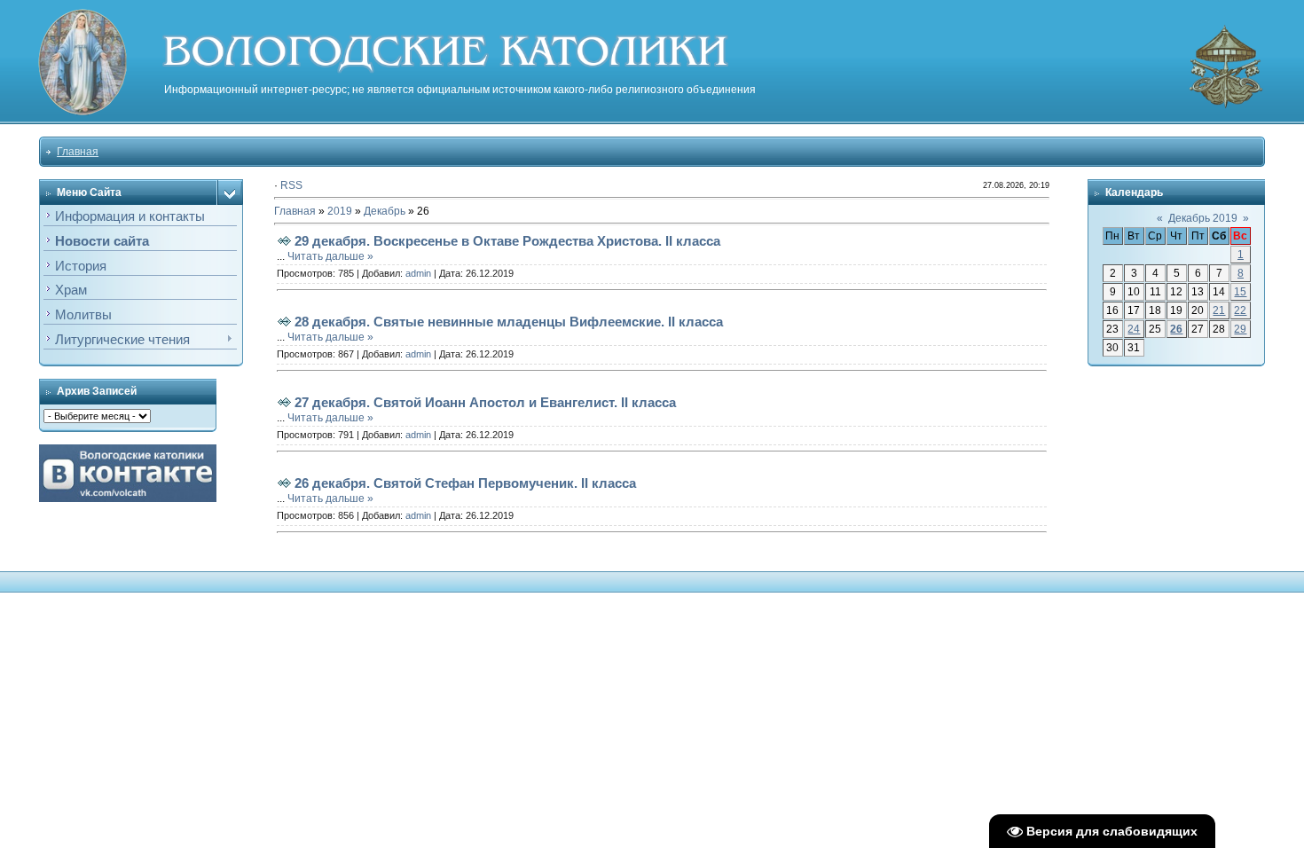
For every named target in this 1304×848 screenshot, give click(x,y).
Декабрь (384, 211)
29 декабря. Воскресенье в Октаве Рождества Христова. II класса (507, 240)
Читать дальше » (330, 256)
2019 (339, 211)
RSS (291, 185)
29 (1240, 329)
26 (1176, 329)
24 (1133, 329)
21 (1219, 310)
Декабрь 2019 (1202, 218)
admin (418, 273)
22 (1240, 310)
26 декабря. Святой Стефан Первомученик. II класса (465, 483)
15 (1240, 292)
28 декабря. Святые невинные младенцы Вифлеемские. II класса (509, 321)
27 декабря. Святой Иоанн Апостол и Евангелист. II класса (485, 402)
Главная (77, 151)
